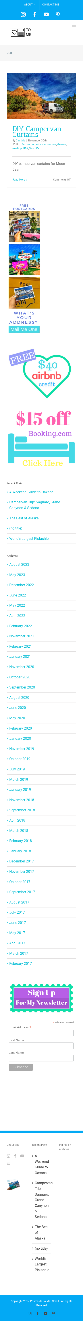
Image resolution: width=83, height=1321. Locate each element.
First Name (16, 1040)
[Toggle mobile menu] (74, 26)
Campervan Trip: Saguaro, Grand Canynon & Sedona (42, 1200)
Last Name (16, 1052)
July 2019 (17, 769)
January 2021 (20, 656)
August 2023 (19, 564)
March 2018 (18, 831)
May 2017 (17, 933)
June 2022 (17, 595)
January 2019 (20, 790)
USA (25, 148)
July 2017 (17, 912)
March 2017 (18, 953)
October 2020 (19, 677)
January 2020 (20, 738)
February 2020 (20, 728)
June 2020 (17, 708)
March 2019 (18, 779)
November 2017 (21, 871)
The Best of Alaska (24, 518)
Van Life (34, 148)
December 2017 (21, 861)
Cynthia (20, 140)
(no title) (15, 528)
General (61, 144)
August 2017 (19, 902)
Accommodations (32, 144)
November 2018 (21, 800)
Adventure (50, 144)
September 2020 (22, 687)
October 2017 (19, 882)
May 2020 (17, 718)
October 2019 (19, 759)
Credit (55, 1301)
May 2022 (17, 605)
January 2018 (20, 851)
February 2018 (20, 841)
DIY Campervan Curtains (37, 132)
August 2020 (19, 698)
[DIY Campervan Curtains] (41, 96)
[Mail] (8, 1163)
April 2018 (17, 820)
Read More (18, 179)
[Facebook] (15, 1156)
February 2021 (20, 646)
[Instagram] (8, 1156)
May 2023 (17, 575)
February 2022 (20, 626)
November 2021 (21, 636)
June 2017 (17, 923)
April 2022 (17, 616)
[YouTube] (22, 1156)
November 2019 (21, 749)
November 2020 (21, 667)
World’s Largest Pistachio (29, 539)
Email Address (20, 1027)
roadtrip (17, 148)
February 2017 (20, 963)
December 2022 (21, 585)
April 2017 (17, 943)
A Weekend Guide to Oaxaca (31, 492)
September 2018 (22, 810)
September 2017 (22, 892)
